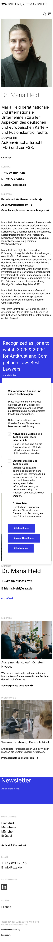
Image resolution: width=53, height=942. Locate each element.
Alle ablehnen (21, 548)
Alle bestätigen (21, 528)
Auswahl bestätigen (24, 538)
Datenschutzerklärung (21, 426)
